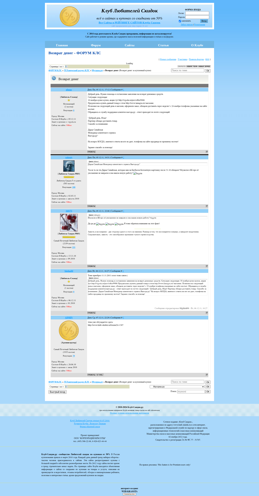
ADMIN (69, 317)
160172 (69, 210)
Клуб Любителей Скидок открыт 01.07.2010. (90, 420)
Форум (96, 45)
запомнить (186, 20)
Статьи (163, 45)
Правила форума (196, 59)
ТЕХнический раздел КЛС (77, 70)
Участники (182, 59)
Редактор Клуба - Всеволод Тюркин (90, 423)
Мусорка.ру (97, 70)
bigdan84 (69, 270)
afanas (69, 89)
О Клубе (197, 45)
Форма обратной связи (90, 426)
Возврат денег (111, 70)
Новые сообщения (168, 59)
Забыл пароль (187, 24)
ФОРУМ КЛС (55, 70)
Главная (62, 45)
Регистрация (199, 24)
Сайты (129, 45)
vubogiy (68, 157)
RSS (207, 59)
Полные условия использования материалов (129, 412)
